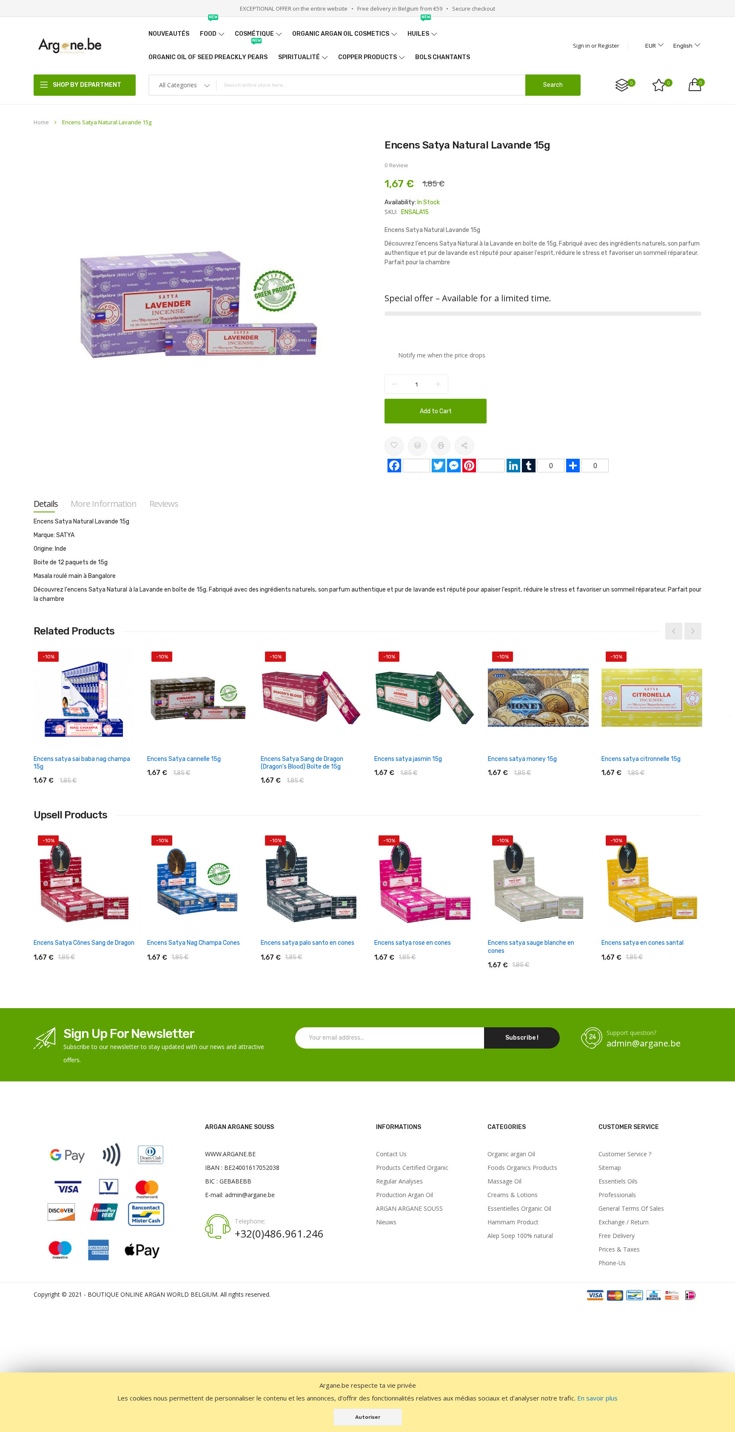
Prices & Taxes (619, 1249)
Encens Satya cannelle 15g (184, 759)
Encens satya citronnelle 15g (641, 759)
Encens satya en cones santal (642, 942)
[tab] (46, 503)
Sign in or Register (596, 45)
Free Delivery (616, 1236)
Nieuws (386, 1222)
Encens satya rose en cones (412, 942)
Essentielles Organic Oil (519, 1208)
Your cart (700, 83)
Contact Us (391, 1154)
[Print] (440, 445)
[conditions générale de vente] (642, 1295)
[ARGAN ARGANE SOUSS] (106, 1265)
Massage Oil (504, 1181)
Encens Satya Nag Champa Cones (193, 942)
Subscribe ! (521, 1037)
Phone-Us (612, 1263)
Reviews (163, 503)
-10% (48, 657)
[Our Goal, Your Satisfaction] (70, 45)
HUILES (418, 29)
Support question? (631, 1033)
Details (46, 503)
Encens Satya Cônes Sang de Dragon (84, 942)
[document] (367, 1402)
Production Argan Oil (404, 1195)
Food (208, 29)
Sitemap (609, 1168)
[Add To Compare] (417, 446)
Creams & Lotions (512, 1195)
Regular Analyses (399, 1181)
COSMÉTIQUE (254, 33)
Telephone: (250, 1221)
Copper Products (367, 57)
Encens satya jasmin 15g (408, 759)
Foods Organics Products (522, 1168)
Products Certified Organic (412, 1168)
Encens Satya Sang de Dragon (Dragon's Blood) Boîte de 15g (302, 762)
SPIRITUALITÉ (299, 57)
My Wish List (668, 83)
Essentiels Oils (618, 1181)
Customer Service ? (624, 1154)
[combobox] (364, 85)
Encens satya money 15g (522, 759)
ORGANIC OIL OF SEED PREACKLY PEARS (208, 53)
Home (41, 122)
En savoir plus (597, 1398)
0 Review (396, 165)
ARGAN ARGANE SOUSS (409, 1208)
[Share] (464, 445)
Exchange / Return (623, 1222)
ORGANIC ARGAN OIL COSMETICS (340, 33)
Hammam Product (512, 1222)
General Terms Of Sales (631, 1208)
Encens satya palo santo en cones (307, 942)
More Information (104, 503)
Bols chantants (442, 57)
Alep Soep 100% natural (520, 1236)
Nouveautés (168, 33)
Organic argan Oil (511, 1154)
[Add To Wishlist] (394, 446)
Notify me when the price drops (441, 355)
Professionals (617, 1195)
